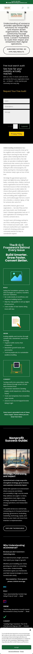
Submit (24, 126)
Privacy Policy (16, 134)
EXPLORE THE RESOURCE (15, 528)
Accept (16, 647)
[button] (30, 630)
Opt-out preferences (13, 651)
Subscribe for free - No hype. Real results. (16, 50)
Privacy (22, 651)
